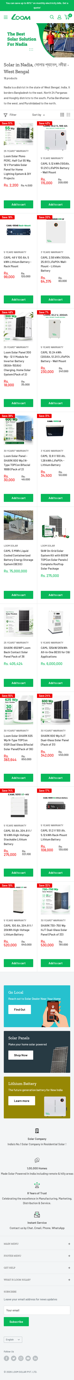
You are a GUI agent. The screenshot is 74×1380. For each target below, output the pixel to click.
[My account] (59, 17)
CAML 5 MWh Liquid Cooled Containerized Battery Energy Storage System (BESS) (18, 557)
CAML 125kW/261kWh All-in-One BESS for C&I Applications (55, 652)
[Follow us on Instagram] (21, 1358)
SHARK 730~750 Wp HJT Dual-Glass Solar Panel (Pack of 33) (54, 930)
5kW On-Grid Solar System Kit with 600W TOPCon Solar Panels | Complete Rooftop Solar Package (54, 559)
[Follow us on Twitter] (13, 1358)
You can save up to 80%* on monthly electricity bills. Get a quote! (37, 5)
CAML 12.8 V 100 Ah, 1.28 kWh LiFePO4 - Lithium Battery (53, 460)
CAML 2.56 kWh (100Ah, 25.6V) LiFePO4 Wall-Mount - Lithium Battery (55, 264)
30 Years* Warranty (16, 450)
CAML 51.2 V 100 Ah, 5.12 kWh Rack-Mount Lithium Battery (54, 835)
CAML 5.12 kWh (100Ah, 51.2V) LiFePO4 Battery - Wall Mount (55, 168)
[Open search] (52, 17)
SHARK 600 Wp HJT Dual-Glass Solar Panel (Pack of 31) (55, 740)
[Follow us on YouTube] (28, 1358)
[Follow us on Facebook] (6, 1358)
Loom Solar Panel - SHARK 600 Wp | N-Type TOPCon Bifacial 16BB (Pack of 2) (17, 462)
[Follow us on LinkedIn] (35, 1358)
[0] (67, 17)
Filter (13, 114)
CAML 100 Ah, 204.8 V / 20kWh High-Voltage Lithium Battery (18, 930)
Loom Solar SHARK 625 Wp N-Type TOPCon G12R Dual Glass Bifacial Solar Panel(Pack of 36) (18, 742)
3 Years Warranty (52, 252)
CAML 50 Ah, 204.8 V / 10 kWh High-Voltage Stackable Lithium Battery (18, 837)
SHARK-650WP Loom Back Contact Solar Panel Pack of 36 (17, 652)
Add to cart (19, 204)
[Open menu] (6, 17)
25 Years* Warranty (16, 150)
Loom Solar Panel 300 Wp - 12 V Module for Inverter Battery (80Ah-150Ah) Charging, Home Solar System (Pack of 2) (17, 363)
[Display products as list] (68, 114)
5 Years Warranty (52, 158)
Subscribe (16, 1321)
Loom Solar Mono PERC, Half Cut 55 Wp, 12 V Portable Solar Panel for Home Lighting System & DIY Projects (17, 167)
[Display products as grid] (62, 114)
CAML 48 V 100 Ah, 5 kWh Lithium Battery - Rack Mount (17, 262)
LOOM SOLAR (11, 545)
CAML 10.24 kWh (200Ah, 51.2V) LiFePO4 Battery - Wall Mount (55, 357)
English (10, 1339)
